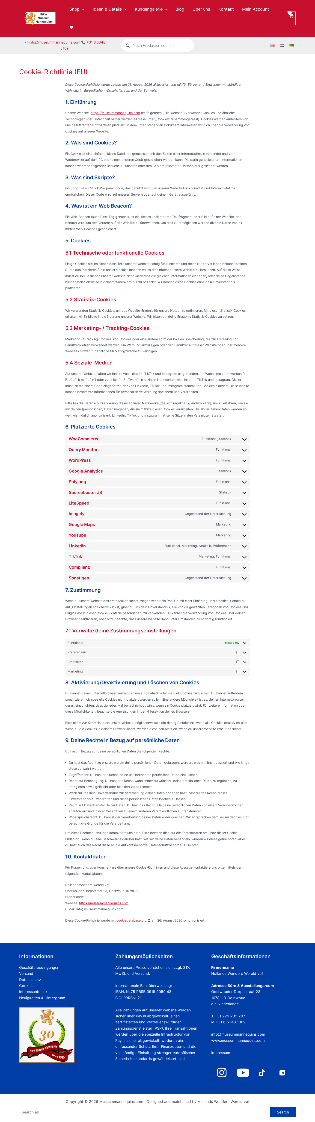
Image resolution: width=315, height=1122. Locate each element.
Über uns (201, 9)
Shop (74, 9)
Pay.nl (141, 1016)
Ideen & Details (107, 9)
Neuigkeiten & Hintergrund (42, 998)
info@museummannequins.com (54, 42)
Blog (179, 9)
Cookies (26, 985)
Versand (26, 973)
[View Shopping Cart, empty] (291, 18)
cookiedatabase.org (131, 920)
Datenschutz (30, 979)
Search (283, 1112)
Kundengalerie (149, 9)
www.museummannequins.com (238, 1040)
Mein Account (255, 9)
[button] (82, 9)
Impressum (220, 1052)
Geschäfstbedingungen (39, 967)
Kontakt (226, 9)
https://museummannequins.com (115, 113)
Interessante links (34, 991)
